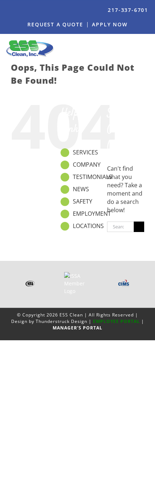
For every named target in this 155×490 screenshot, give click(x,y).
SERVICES (85, 152)
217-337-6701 (128, 9)
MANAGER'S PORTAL (77, 328)
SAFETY (82, 201)
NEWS (81, 189)
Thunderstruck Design (61, 321)
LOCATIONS (88, 226)
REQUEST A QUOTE (55, 24)
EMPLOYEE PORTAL (116, 321)
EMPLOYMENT (92, 214)
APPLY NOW (109, 24)
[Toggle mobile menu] (147, 48)
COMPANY (87, 165)
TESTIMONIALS (92, 177)
